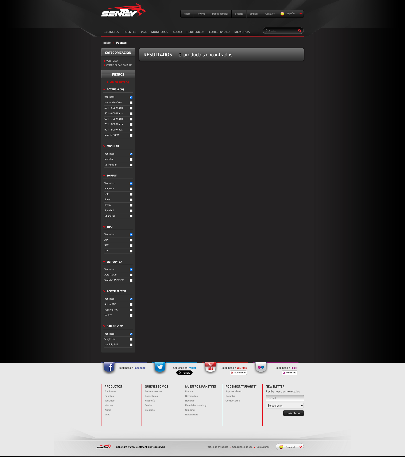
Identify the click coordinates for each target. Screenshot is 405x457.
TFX (106, 251)
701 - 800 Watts (113, 124)
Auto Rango (110, 275)
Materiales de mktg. (196, 405)
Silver (107, 199)
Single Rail (110, 339)
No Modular (110, 165)
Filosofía (150, 400)
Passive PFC (111, 310)
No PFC (108, 315)
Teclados (110, 400)
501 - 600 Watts (113, 113)
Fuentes (121, 42)
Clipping (190, 410)
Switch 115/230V (114, 280)
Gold (106, 194)
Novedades (191, 396)
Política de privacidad (217, 447)
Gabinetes (110, 391)
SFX (106, 245)
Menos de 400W (113, 102)
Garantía (230, 396)
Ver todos (109, 97)
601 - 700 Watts (113, 119)
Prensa (189, 391)
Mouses (109, 405)
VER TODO (112, 61)
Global (148, 405)
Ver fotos (291, 372)
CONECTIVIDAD (219, 31)
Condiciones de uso (242, 447)
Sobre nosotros (153, 391)
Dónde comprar (220, 13)
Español (290, 13)
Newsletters (191, 414)
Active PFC (110, 304)
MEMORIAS (242, 31)
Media (187, 13)
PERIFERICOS (195, 31)
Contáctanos (232, 400)
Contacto (270, 13)
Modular (108, 159)
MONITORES (159, 31)
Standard (109, 210)
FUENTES (130, 31)
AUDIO (177, 31)
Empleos (254, 13)
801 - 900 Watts (113, 130)
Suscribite (240, 372)
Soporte (239, 13)
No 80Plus (110, 216)
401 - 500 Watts (113, 108)
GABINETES (111, 31)
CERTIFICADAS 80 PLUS (119, 65)
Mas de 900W (112, 135)
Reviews (201, 13)
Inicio (107, 42)
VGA (144, 31)
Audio (108, 410)
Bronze (108, 205)
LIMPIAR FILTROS (118, 82)
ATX (106, 240)
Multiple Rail (111, 344)
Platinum (109, 188)
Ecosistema (151, 396)
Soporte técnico (234, 391)
